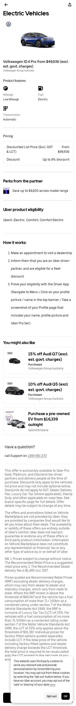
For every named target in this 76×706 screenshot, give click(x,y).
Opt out (52, 696)
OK (65, 696)
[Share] (69, 4)
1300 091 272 (37, 455)
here (52, 684)
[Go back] (6, 4)
